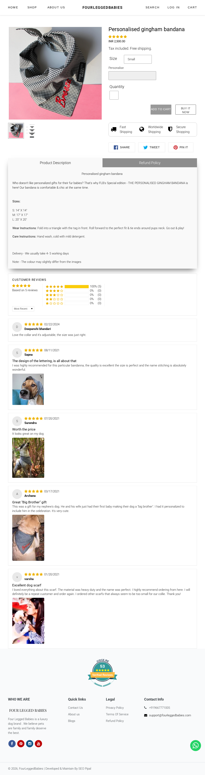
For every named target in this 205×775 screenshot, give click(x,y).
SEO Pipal (84, 768)
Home (13, 7)
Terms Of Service (117, 714)
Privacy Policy (115, 708)
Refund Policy (150, 163)
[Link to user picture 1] (28, 389)
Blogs (71, 721)
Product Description (55, 163)
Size (113, 58)
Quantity (117, 86)
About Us (56, 7)
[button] (118, 37)
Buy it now (186, 110)
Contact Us (75, 708)
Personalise (116, 68)
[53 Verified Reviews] (102, 689)
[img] (33, 324)
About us (74, 714)
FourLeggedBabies (102, 7)
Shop (32, 7)
